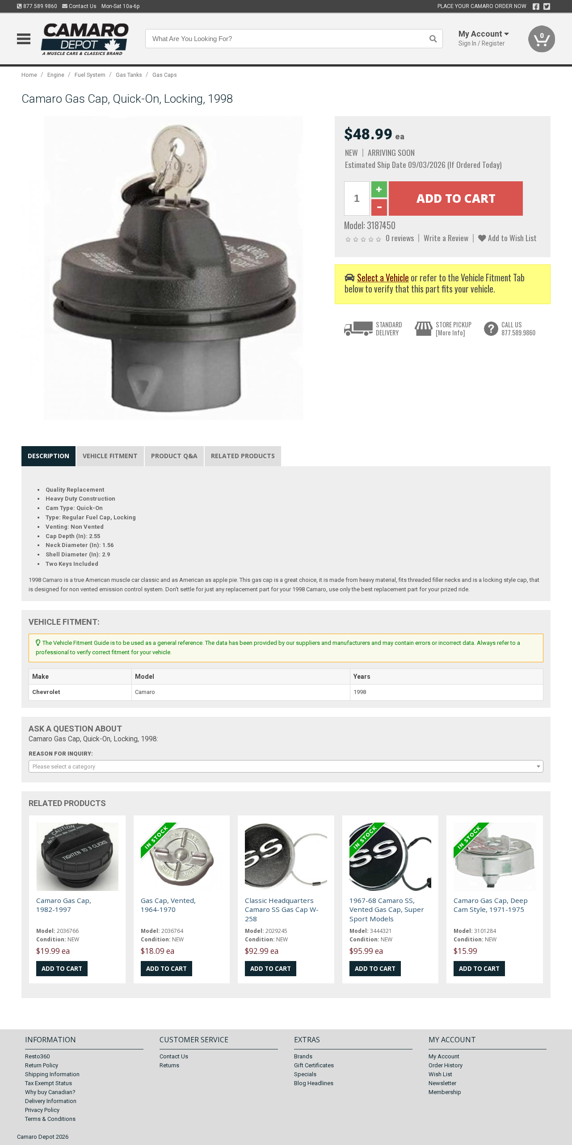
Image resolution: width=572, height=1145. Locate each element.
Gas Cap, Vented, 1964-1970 (168, 905)
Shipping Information (52, 1074)
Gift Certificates (314, 1065)
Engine (55, 74)
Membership (445, 1092)
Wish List (440, 1074)
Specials (305, 1074)
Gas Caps (164, 74)
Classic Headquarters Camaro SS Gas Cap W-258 (282, 909)
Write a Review (446, 237)
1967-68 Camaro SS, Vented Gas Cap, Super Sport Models (386, 909)
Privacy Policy (42, 1110)
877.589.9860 (39, 6)
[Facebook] (536, 6)
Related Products (243, 455)
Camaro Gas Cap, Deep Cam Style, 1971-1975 (491, 905)
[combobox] (286, 766)
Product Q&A (174, 455)
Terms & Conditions (50, 1119)
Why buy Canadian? (50, 1092)
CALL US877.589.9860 (518, 328)
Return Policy (41, 1065)
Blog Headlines (313, 1083)
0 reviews (400, 237)
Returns (169, 1065)
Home (29, 74)
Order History (446, 1065)
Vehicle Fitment (110, 455)
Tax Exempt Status (48, 1083)
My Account (444, 1056)
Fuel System (90, 74)
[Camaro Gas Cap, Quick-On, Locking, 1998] (173, 267)
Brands (303, 1056)
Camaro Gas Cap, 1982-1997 (63, 905)
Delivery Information (50, 1101)
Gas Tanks (129, 74)
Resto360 (37, 1056)
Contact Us (82, 6)
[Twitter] (546, 6)
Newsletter (442, 1083)
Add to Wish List (511, 237)
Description (48, 455)
